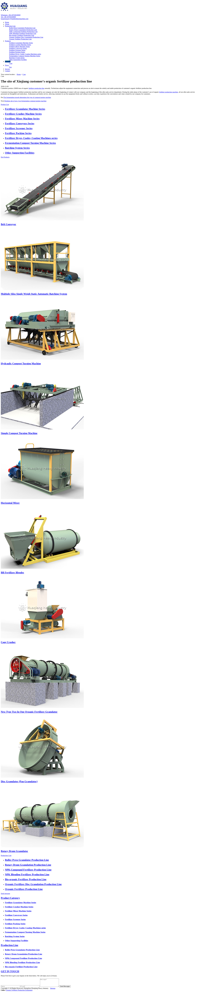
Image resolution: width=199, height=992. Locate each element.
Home (7, 22)
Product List (5, 104)
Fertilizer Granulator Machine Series (21, 43)
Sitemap (52, 988)
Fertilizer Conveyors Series (18, 48)
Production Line (10, 26)
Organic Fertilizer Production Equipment (19, 990)
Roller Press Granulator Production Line (22, 28)
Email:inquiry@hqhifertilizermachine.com (14, 19)
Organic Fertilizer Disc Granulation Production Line (26, 37)
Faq (10, 67)
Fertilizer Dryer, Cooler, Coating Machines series (25, 54)
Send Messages (65, 986)
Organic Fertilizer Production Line (20, 39)
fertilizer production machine (168, 92)
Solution (7, 61)
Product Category (10, 898)
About (7, 24)
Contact (7, 71)
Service (7, 69)
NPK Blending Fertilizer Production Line (22, 33)
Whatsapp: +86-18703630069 (10, 15)
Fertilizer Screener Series (17, 50)
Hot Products (5, 157)
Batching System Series (17, 58)
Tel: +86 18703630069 (8, 17)
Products (8, 41)
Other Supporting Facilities (18, 60)
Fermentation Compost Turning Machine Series (24, 56)
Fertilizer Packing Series (17, 52)
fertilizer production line (36, 88)
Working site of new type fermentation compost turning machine (25, 101)
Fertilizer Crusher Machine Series (20, 45)
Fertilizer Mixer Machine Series (19, 46)
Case (10, 63)
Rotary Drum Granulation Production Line (23, 30)
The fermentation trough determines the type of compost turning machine (27, 97)
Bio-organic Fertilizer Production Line (21, 35)
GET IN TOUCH (10, 971)
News (7, 65)
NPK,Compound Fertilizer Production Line (23, 31)
